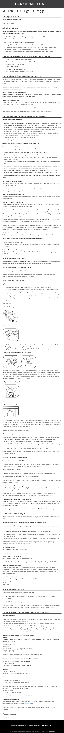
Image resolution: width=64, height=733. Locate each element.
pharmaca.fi (52, 731)
